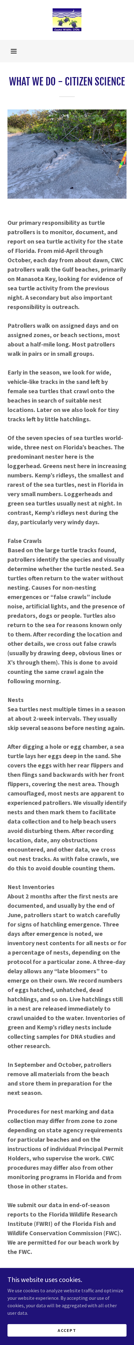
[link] (67, 19)
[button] (13, 51)
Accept (67, 1330)
